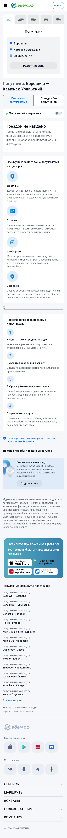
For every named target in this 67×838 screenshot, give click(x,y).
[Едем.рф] (22, 5)
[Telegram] (38, 769)
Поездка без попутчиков (49, 100)
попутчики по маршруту (16, 594)
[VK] (10, 769)
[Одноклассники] (24, 769)
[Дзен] (51, 769)
